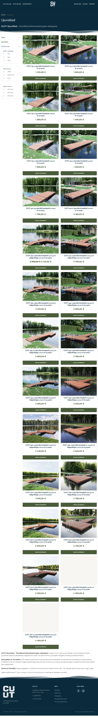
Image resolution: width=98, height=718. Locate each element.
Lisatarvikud (27, 4)
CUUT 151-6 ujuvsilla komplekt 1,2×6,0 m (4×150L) (79, 67)
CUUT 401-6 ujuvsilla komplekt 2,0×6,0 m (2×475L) (79, 209)
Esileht (3, 15)
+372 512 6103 (36, 699)
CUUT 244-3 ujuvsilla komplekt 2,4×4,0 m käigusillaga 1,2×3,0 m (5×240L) (79, 304)
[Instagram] (83, 691)
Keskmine (10, 75)
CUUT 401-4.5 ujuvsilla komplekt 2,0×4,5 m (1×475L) (40, 209)
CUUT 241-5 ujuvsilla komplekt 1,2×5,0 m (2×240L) (79, 162)
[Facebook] (78, 691)
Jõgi (8, 60)
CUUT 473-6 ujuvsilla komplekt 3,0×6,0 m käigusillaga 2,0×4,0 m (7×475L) (41, 588)
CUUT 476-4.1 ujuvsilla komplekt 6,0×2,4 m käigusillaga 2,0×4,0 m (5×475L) (40, 636)
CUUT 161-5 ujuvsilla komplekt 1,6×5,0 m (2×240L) (79, 115)
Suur (9, 78)
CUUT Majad (17, 4)
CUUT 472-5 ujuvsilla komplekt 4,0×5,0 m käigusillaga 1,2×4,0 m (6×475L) (79, 494)
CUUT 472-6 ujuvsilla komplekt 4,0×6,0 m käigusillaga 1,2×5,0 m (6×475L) (41, 541)
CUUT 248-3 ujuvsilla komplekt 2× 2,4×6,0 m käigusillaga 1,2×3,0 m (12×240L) (79, 446)
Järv (8, 57)
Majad (3, 37)
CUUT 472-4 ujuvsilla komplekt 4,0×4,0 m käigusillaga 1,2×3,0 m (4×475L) (41, 494)
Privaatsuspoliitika (61, 702)
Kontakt (92, 4)
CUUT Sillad (7, 4)
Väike (9, 71)
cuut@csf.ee (36, 695)
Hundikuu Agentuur (89, 711)
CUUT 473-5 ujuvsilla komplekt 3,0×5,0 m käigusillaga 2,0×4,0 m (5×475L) (79, 541)
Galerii (85, 4)
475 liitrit (10, 96)
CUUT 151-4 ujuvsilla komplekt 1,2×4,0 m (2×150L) (41, 67)
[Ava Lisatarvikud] (18, 46)
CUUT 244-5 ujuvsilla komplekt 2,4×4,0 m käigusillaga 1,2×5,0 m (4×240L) (41, 399)
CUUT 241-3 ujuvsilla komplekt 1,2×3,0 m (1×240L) (41, 162)
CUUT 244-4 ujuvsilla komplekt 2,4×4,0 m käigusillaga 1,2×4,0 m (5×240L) (79, 351)
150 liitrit (10, 89)
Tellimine (58, 693)
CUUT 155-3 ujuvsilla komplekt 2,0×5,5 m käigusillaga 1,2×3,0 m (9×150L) (41, 304)
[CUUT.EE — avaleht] (53, 4)
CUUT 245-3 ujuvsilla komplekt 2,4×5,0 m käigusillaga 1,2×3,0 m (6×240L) (79, 399)
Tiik (8, 54)
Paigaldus (77, 4)
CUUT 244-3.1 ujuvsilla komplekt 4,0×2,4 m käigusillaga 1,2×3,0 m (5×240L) (40, 351)
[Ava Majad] (18, 37)
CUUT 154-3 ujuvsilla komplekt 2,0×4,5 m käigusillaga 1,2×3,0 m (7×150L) (79, 257)
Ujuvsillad (4, 42)
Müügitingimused (61, 699)
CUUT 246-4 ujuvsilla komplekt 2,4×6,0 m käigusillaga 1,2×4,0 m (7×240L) (41, 446)
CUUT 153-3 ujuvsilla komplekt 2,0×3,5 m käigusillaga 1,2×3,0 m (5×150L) (41, 257)
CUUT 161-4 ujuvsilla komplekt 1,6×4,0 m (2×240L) (41, 115)
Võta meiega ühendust (25, 672)
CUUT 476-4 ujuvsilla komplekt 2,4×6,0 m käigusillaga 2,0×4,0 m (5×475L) (79, 588)
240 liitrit (10, 92)
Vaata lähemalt (44, 79)
